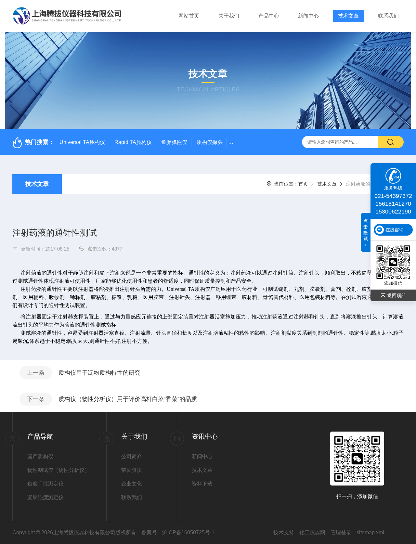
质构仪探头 (210, 142)
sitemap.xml (370, 532)
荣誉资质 (131, 470)
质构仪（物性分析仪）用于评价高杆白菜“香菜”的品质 (127, 399)
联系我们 (388, 16)
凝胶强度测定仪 (45, 497)
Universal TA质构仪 (82, 142)
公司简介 (131, 456)
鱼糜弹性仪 (174, 142)
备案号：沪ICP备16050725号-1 (177, 532)
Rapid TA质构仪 (133, 142)
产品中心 (268, 16)
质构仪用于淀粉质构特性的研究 (99, 372)
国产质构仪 (40, 456)
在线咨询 (394, 229)
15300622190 (393, 211)
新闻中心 (308, 16)
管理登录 (341, 532)
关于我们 (228, 16)
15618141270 (393, 204)
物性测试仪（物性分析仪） (58, 470)
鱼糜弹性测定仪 (45, 483)
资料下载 (202, 483)
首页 (303, 184)
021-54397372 (393, 196)
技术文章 (348, 16)
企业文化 (131, 483)
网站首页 (188, 16)
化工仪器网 (312, 532)
